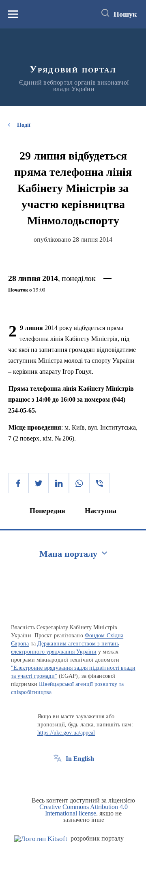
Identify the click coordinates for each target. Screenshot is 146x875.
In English (80, 758)
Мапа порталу (68, 554)
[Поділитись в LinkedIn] (59, 483)
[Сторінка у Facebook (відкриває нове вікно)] (57, 777)
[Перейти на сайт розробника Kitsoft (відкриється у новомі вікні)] (41, 838)
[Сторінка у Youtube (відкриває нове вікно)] (87, 777)
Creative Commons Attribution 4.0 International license (83, 810)
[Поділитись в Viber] (99, 483)
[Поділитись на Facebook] (18, 483)
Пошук (125, 14)
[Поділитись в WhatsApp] (79, 483)
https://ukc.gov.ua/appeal (66, 733)
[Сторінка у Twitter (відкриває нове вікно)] (72, 777)
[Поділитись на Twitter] (38, 483)
